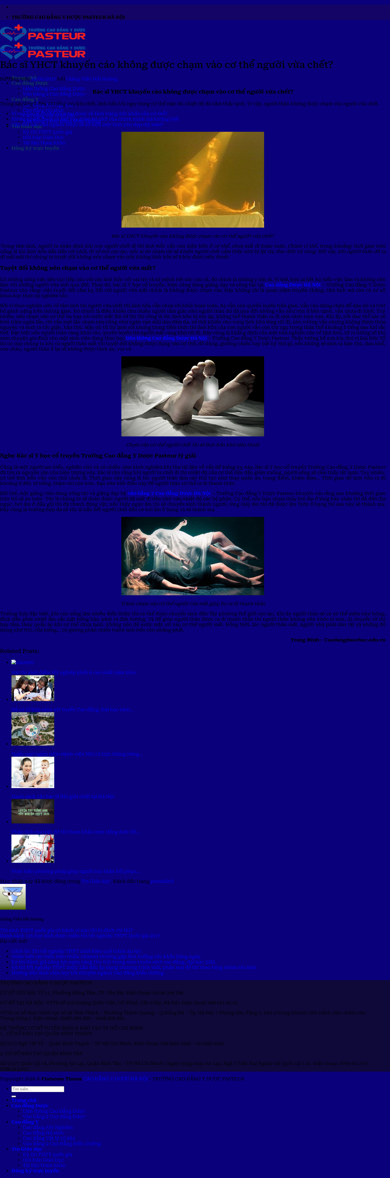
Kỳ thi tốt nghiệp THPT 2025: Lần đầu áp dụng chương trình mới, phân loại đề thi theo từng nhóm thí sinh (133, 967)
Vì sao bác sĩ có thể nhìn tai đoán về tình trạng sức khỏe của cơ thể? (89, 113)
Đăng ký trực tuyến (35, 148)
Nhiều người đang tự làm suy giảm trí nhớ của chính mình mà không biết (95, 119)
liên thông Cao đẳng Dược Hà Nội (166, 338)
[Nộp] (13, 1096)
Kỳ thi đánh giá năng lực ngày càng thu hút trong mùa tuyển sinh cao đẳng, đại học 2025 (113, 962)
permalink (162, 881)
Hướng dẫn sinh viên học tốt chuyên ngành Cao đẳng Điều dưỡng (87, 972)
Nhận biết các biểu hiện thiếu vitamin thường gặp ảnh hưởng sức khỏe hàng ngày (105, 956)
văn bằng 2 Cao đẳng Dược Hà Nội (169, 493)
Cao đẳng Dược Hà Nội (293, 285)
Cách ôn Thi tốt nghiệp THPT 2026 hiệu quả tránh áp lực (76, 951)
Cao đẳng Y (25, 99)
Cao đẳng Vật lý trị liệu (49, 1138)
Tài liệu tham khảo (44, 142)
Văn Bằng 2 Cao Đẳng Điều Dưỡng (62, 1143)
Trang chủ (24, 1100)
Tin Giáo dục (10, 50)
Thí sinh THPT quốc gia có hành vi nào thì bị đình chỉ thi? (66, 930)
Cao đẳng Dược (30, 83)
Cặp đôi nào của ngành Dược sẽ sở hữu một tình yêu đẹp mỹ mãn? (87, 124)
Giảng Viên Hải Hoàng (91, 79)
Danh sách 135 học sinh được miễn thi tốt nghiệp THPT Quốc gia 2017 (80, 935)
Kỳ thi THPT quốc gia (47, 132)
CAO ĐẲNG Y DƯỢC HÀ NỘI (115, 1079)
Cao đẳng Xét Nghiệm (48, 1127)
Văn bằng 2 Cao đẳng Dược (54, 94)
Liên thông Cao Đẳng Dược (54, 88)
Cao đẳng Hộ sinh (43, 110)
